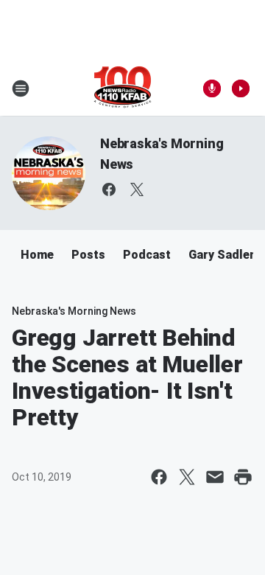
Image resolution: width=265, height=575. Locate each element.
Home (37, 255)
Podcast (147, 255)
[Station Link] (122, 88)
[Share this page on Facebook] (159, 477)
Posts (88, 255)
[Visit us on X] (137, 189)
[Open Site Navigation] (20, 88)
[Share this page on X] (187, 477)
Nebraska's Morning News (74, 311)
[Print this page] (243, 477)
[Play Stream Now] (241, 88)
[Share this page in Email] (215, 477)
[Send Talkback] (212, 88)
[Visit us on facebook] (109, 189)
